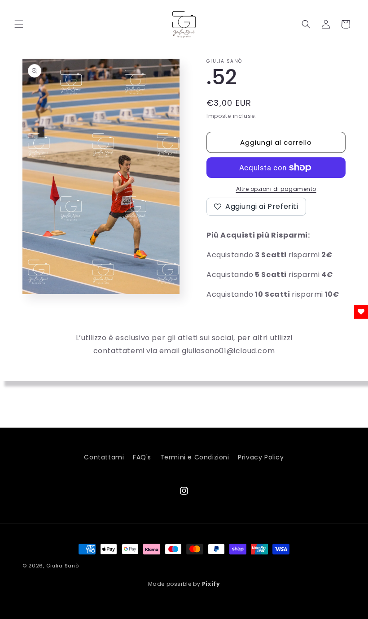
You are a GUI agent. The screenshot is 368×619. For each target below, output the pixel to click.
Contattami (104, 457)
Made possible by (184, 584)
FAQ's (142, 457)
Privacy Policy (261, 457)
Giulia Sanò (62, 565)
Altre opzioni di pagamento (276, 189)
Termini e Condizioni (194, 457)
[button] (19, 24)
